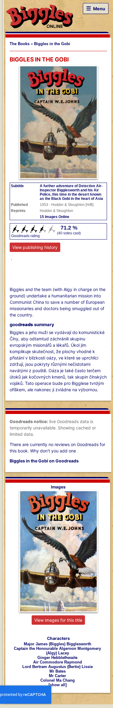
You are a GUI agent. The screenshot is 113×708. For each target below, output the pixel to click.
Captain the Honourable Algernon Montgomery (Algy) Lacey (57, 650)
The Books (20, 44)
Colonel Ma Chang (57, 680)
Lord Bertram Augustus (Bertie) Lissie (57, 666)
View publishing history (35, 247)
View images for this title (58, 620)
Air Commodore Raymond (57, 662)
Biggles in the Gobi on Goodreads (44, 460)
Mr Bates (57, 671)
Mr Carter (57, 675)
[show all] (58, 685)
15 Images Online (54, 217)
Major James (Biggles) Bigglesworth (57, 644)
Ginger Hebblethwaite (57, 657)
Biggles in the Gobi (52, 44)
